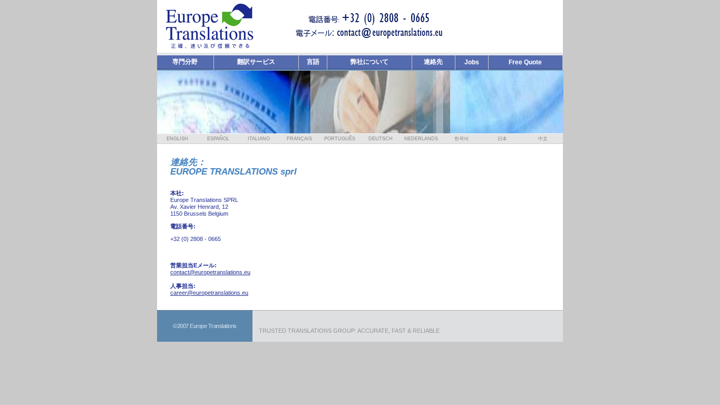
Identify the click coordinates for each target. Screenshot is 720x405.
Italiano (259, 138)
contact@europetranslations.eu (210, 272)
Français (299, 138)
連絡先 (433, 61)
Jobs (471, 62)
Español (218, 138)
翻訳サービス (256, 61)
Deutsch (380, 138)
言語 (313, 61)
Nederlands (421, 138)
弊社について (369, 61)
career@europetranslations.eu (209, 293)
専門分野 (185, 61)
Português (339, 138)
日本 (502, 138)
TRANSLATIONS (310, 330)
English (177, 138)
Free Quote (525, 62)
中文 (543, 138)
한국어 (461, 138)
